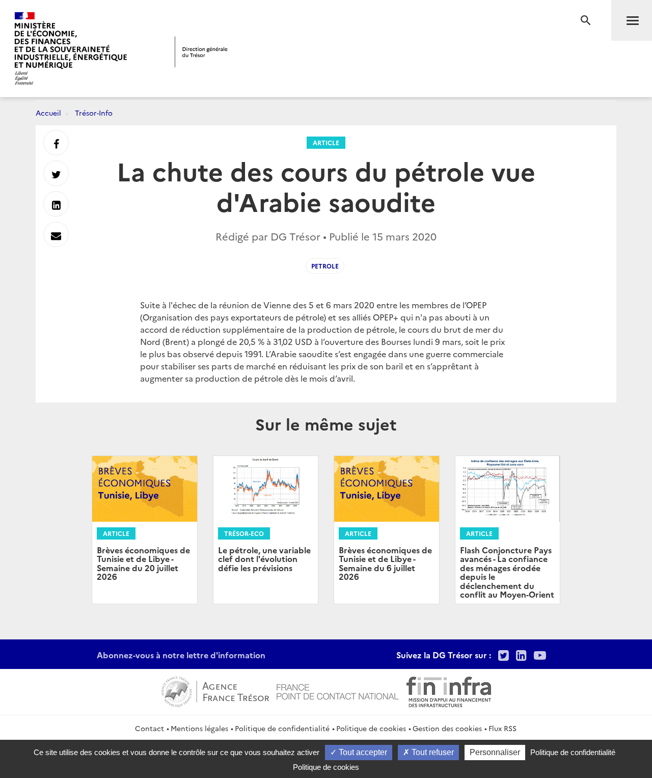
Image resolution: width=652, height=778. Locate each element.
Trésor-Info (94, 113)
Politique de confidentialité (282, 728)
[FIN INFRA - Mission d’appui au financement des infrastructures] (448, 690)
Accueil (48, 113)
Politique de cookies (371, 728)
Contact (149, 728)
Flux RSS (502, 728)
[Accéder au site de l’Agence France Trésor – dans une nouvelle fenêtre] (215, 690)
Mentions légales (199, 728)
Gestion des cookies (447, 728)
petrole (325, 265)
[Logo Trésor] (201, 52)
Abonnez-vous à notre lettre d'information (181, 655)
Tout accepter (362, 752)
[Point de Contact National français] (337, 690)
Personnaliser (495, 752)
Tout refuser (432, 752)
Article (326, 142)
